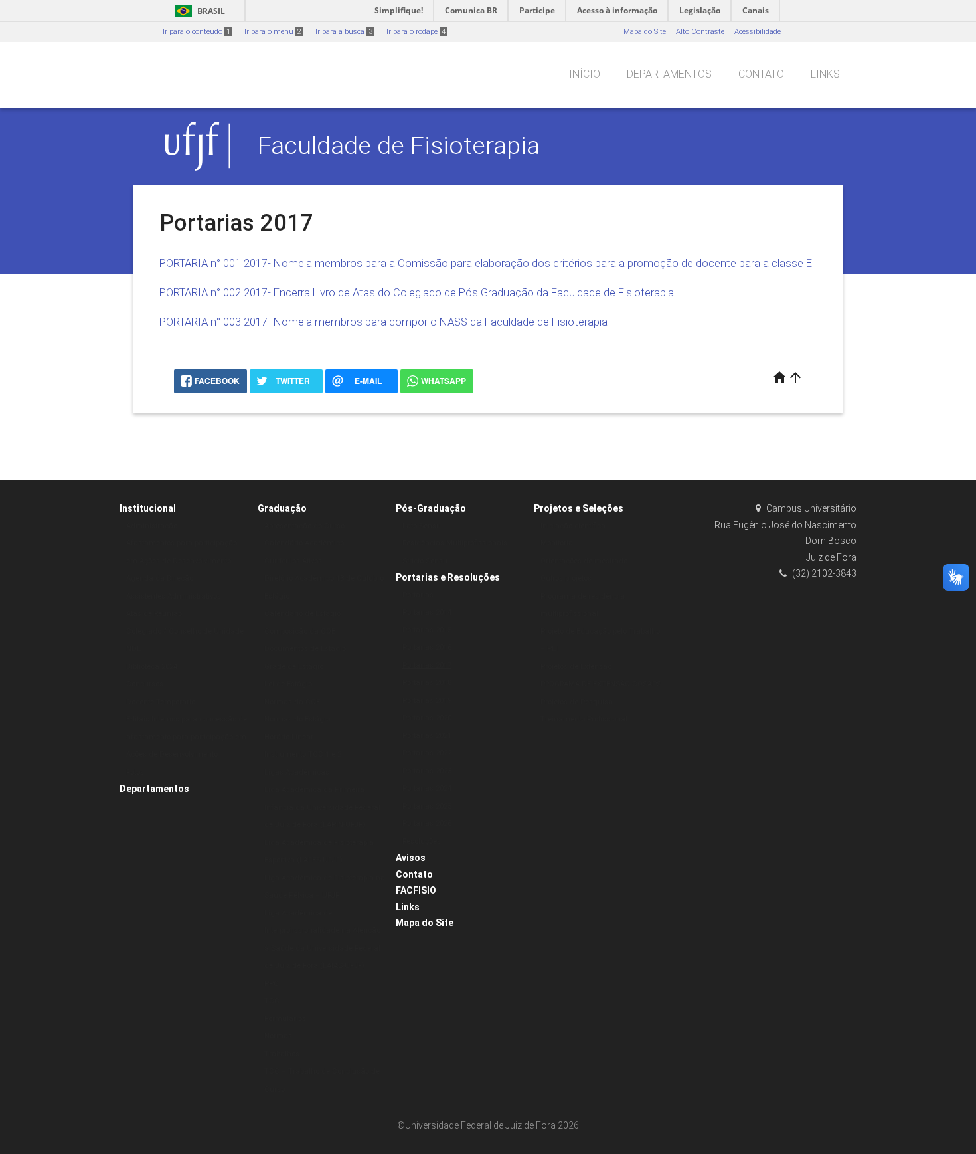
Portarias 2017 (426, 665)
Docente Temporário (160, 702)
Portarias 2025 (426, 806)
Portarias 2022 (426, 753)
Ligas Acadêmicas (296, 772)
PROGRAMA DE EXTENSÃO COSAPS (600, 684)
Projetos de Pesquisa (576, 702)
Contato (761, 74)
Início (584, 74)
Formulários (285, 1018)
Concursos (144, 684)
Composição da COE (299, 631)
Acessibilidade (757, 31)
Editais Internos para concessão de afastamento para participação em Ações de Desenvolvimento (186, 737)
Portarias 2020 (426, 718)
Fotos (135, 772)
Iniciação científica (573, 526)
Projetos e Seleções (578, 508)
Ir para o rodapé (416, 31)
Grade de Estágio (293, 666)
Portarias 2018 (426, 682)
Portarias (418, 595)
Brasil (197, 11)
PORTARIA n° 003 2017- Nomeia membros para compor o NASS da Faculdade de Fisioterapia (383, 321)
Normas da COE (292, 702)
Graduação (282, 508)
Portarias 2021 (426, 735)
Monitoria (556, 543)
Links (825, 74)
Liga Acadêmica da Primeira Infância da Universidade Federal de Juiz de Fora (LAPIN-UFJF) (322, 807)
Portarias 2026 (426, 823)
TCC (272, 1001)
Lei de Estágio (288, 684)
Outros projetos (566, 578)
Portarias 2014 (426, 612)
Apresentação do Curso (304, 526)
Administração (151, 526)
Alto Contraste (700, 31)
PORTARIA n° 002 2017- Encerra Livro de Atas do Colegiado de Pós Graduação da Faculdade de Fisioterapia (416, 292)
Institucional (148, 508)
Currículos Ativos (293, 561)
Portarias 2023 (426, 771)
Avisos (411, 857)
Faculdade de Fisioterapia (399, 145)
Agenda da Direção (159, 578)
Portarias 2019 (426, 700)
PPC (271, 983)
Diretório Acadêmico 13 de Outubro (324, 578)
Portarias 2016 (426, 647)
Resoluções (421, 841)
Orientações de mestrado (583, 561)
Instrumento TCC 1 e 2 (302, 754)
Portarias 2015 (426, 630)
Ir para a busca (343, 31)
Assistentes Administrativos (173, 596)
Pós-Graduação (431, 508)
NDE (133, 648)
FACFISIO (416, 890)
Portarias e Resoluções (448, 577)
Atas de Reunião (154, 613)
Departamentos (669, 74)
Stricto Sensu (424, 561)
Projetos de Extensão (575, 666)
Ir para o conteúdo (196, 31)
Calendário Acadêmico (304, 543)
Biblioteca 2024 (151, 666)
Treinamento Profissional (583, 719)
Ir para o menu (272, 31)
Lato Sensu (421, 526)
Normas (278, 1036)
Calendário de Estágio (302, 613)
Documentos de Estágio (305, 648)
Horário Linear (288, 737)
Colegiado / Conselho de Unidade (185, 631)
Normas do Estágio (297, 719)
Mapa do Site (644, 31)
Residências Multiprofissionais (454, 543)
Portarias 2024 (426, 788)
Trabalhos (281, 1054)
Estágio (276, 596)
